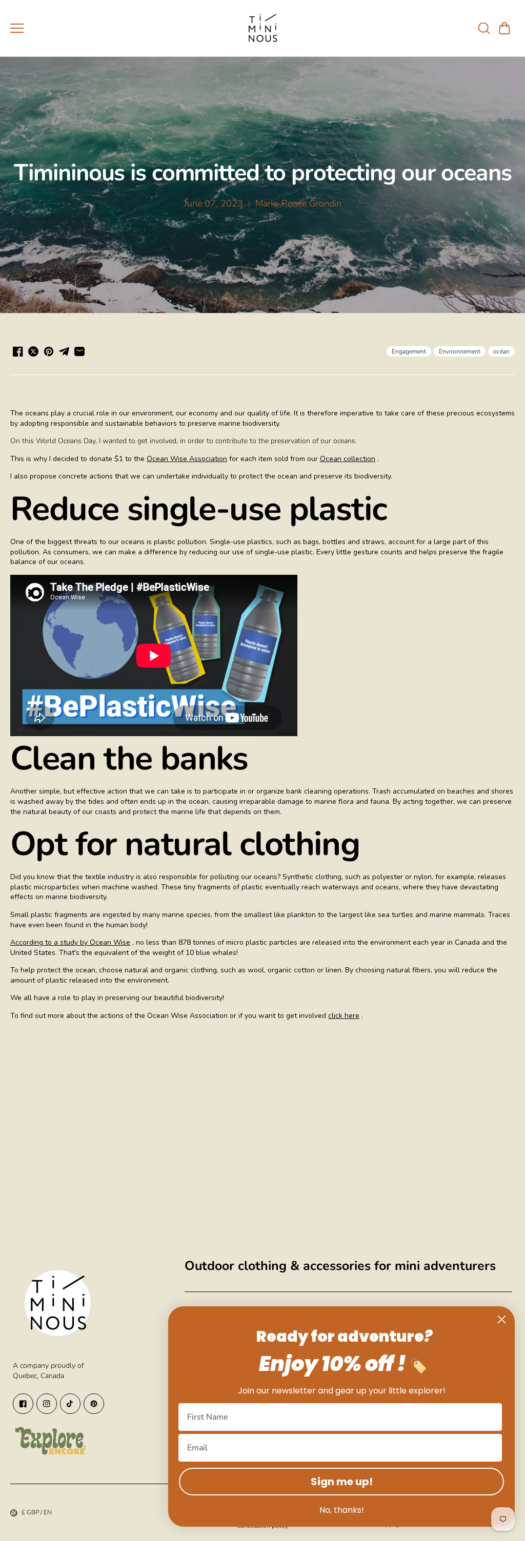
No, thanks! (341, 1510)
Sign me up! (342, 1481)
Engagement (409, 351)
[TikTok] (70, 1403)
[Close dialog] (502, 1319)
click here (343, 1016)
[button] (504, 28)
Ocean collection (347, 459)
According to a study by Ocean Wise (70, 942)
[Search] (484, 28)
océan (501, 351)
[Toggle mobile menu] (122, 28)
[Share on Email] (79, 351)
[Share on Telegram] (64, 351)
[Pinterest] (94, 1403)
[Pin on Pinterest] (48, 351)
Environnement (459, 351)
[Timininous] (262, 28)
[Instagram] (46, 1403)
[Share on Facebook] (18, 351)
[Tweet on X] (33, 351)
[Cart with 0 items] (504, 28)
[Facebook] (23, 1403)
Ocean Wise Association (187, 459)
